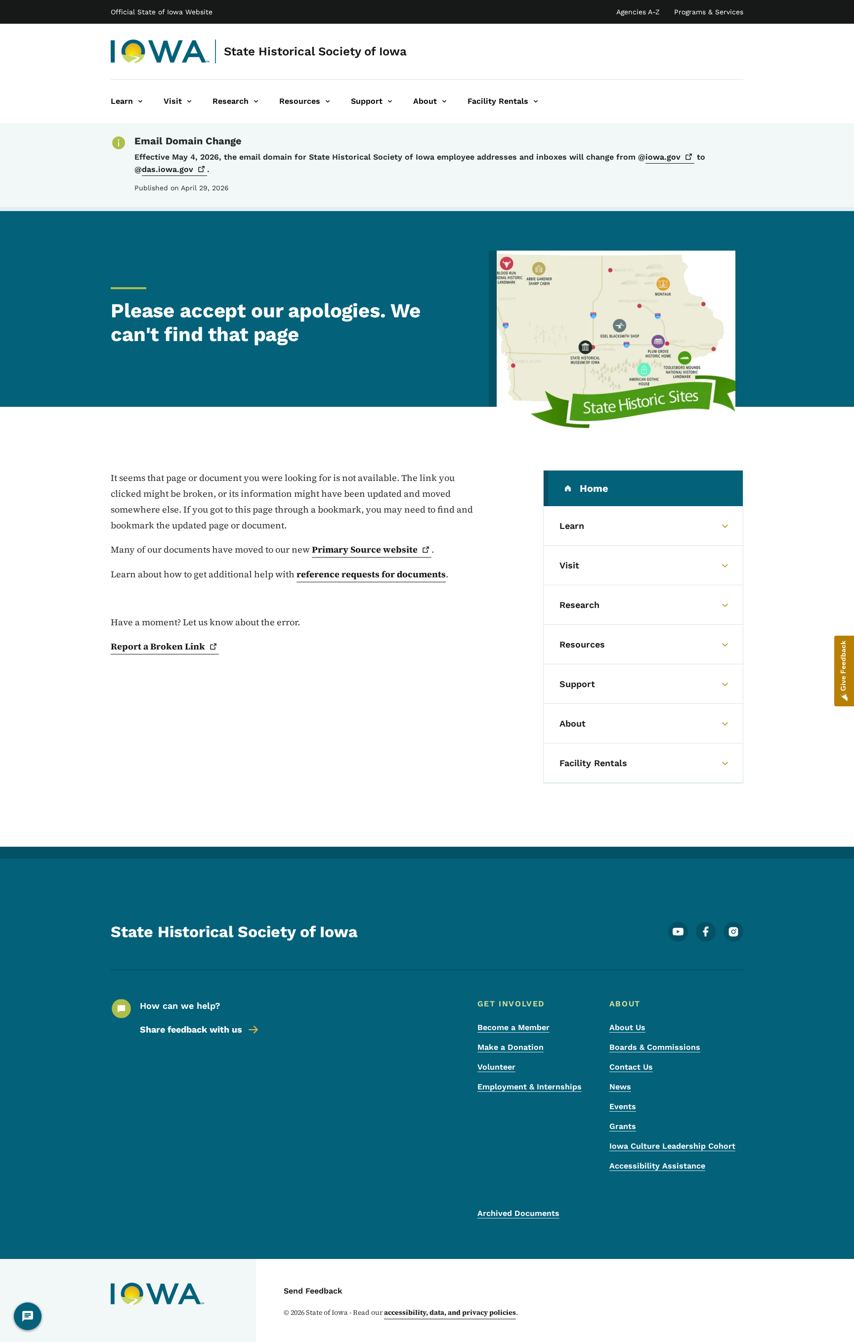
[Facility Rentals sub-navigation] (535, 101)
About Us (627, 1027)
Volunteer (496, 1067)
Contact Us (631, 1067)
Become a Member (513, 1027)
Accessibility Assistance (657, 1165)
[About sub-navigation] (444, 101)
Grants (622, 1126)
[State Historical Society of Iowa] (160, 51)
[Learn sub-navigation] (140, 101)
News (620, 1086)
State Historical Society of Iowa (315, 51)
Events (622, 1106)
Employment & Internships (529, 1086)
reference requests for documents (371, 574)
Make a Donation (510, 1047)
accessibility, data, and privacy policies (450, 1312)
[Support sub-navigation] (390, 101)
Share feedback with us (191, 1029)
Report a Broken (158, 646)
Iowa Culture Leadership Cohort (672, 1146)
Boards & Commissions (654, 1047)
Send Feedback (313, 1291)
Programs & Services (708, 12)
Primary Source (365, 549)
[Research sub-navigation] (256, 101)
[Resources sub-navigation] (327, 101)
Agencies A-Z (638, 12)
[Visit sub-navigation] (189, 101)
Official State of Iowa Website (162, 12)
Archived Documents (518, 1213)
